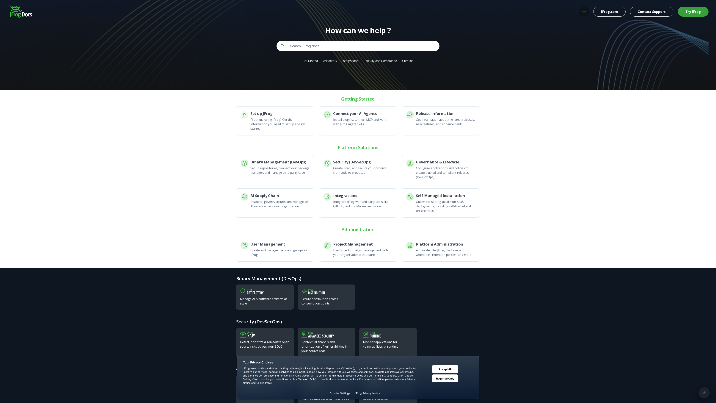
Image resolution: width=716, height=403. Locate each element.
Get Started (310, 61)
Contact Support (652, 11)
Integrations (350, 61)
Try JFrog (693, 11)
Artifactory (330, 61)
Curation (408, 61)
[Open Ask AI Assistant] (704, 393)
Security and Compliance (380, 61)
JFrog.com (609, 11)
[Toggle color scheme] (584, 11)
